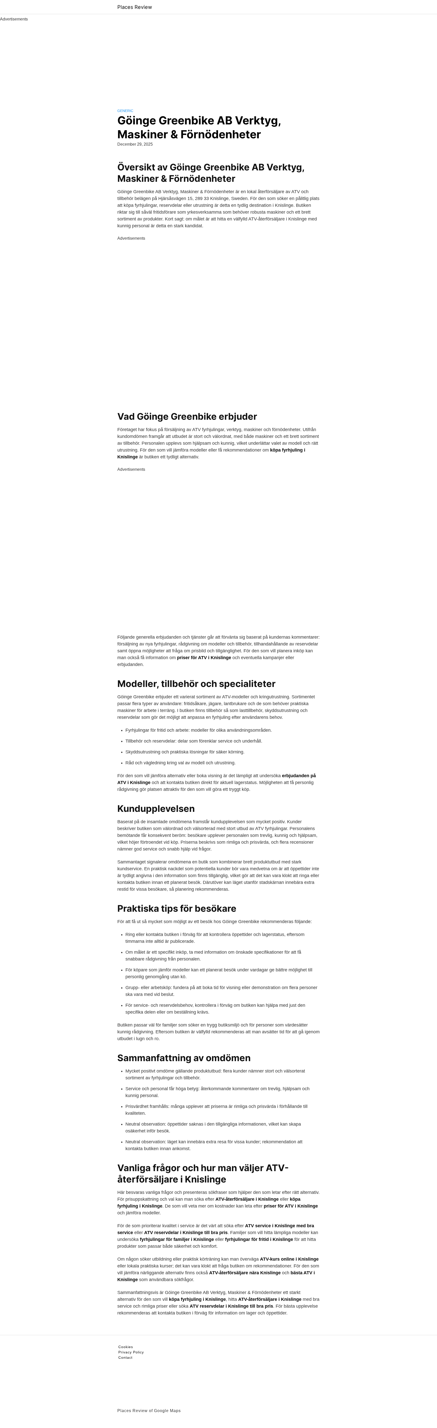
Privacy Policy (131, 1352)
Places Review (134, 7)
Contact (125, 1357)
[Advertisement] (218, 60)
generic (125, 111)
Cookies (125, 1347)
